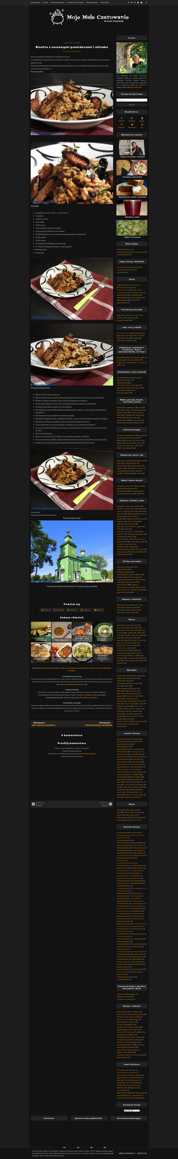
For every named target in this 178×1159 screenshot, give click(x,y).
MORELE (134, 645)
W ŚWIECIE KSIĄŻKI (122, 254)
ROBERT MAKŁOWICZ (122, 1095)
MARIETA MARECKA (134, 1083)
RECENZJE (119, 1045)
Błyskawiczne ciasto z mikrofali (132, 197)
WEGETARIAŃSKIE (122, 297)
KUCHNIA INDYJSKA (122, 893)
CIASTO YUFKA (135, 769)
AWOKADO (127, 628)
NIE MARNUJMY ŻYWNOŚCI (124, 385)
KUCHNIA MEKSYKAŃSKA (124, 924)
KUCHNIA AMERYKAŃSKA (124, 840)
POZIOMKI (129, 655)
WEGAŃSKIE (134, 295)
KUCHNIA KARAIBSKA (137, 906)
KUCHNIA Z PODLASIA (122, 972)
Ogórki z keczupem (132, 237)
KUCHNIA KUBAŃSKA (122, 913)
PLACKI (135, 417)
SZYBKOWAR (130, 362)
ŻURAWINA (120, 663)
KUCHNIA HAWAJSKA (122, 883)
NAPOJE (119, 610)
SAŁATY (133, 542)
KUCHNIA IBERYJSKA (138, 888)
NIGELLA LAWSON (132, 1088)
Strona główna (35, 2)
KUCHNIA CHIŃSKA (122, 466)
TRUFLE (139, 716)
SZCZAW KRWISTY (129, 544)
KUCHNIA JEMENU (137, 901)
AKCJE (118, 994)
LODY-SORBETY (129, 335)
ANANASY (127, 625)
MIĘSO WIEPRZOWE (122, 817)
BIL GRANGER (132, 1070)
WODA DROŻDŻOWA (122, 590)
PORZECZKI (120, 655)
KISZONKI (127, 315)
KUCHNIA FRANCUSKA (135, 878)
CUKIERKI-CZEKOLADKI (123, 774)
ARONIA (119, 628)
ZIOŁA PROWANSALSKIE (137, 552)
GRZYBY (67, 668)
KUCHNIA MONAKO (140, 924)
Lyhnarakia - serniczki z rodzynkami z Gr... (103, 657)
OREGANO (139, 526)
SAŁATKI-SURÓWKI (122, 295)
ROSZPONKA (120, 536)
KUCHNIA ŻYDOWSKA (122, 979)
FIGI (126, 635)
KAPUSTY (119, 696)
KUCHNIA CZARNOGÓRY (123, 870)
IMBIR (125, 511)
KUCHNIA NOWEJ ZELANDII (124, 931)
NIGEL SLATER (120, 1088)
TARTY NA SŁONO (136, 420)
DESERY (119, 777)
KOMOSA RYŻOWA (132, 516)
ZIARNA (139, 473)
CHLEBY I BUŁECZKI (122, 569)
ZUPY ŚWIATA (120, 272)
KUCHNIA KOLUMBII (122, 908)
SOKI (126, 612)
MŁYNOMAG (139, 468)
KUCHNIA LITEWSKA (122, 916)
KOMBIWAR (120, 362)
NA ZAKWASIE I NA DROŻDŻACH (125, 579)
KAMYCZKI (120, 249)
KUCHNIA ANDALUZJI (122, 843)
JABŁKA (119, 638)
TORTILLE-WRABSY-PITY (123, 423)
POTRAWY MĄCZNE (122, 420)
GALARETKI (119, 779)
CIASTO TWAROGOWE (123, 769)
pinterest (121, 127)
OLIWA (137, 385)
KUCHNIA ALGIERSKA (122, 838)
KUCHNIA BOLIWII (121, 860)
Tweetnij (73, 610)
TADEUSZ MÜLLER (136, 1095)
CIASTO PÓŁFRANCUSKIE (136, 767)
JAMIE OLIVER (120, 1080)
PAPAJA (136, 650)
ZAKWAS (119, 592)
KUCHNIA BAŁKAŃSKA (123, 853)
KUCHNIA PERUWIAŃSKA (123, 936)
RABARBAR (138, 655)
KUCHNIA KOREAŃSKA (136, 908)
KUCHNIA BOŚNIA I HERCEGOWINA (126, 863)
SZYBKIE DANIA (106, 668)
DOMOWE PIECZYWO (129, 435)
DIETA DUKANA (134, 285)
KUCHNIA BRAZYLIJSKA (123, 865)
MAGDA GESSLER (121, 1083)
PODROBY (119, 820)
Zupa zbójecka (61, 640)
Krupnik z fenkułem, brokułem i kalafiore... (103, 637)
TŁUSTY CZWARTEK (122, 1050)
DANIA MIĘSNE (121, 810)
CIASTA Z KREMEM (136, 754)
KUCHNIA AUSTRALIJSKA (123, 848)
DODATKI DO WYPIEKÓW (130, 378)
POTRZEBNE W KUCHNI (123, 1040)
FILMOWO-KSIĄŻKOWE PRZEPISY (126, 1022)
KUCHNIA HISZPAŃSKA (123, 886)
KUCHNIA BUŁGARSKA (137, 865)
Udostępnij (59, 610)
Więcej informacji (127, 1153)
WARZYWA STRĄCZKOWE (123, 721)
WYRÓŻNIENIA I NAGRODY (124, 1055)
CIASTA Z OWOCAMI (122, 757)
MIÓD (118, 338)
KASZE (119, 463)
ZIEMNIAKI (120, 726)
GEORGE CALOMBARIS (136, 1075)
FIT (137, 290)
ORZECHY (129, 648)
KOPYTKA (127, 410)
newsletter (132, 127)
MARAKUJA (120, 645)
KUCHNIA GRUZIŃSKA (136, 881)
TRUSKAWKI (120, 658)
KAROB (126, 640)
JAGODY (127, 638)
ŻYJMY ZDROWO (121, 303)
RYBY (131, 493)
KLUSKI (119, 410)
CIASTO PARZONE (121, 767)
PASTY (119, 388)
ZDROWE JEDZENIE (122, 300)
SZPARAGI (136, 714)
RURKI (139, 792)
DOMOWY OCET (121, 1019)
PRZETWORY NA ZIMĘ (122, 320)
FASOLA (127, 686)
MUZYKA (128, 249)
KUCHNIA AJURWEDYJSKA (124, 292)
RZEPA (126, 711)
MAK (118, 787)
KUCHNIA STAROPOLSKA (123, 954)
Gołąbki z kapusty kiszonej (41, 659)
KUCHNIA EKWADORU (123, 876)
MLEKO (126, 338)
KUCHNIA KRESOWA (136, 911)
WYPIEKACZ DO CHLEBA (137, 590)
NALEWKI (134, 607)
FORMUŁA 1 (120, 1024)
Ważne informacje (92, 2)
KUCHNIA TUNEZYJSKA (136, 962)
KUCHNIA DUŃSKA (122, 873)
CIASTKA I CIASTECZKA (123, 759)
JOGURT (119, 335)
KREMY (129, 267)
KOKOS (143, 514)
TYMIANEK (72, 671)
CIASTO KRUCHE (136, 762)
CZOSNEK (61, 668)
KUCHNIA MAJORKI (122, 918)
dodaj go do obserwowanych (85, 754)
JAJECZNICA (139, 333)
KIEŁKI (126, 514)
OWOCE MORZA (121, 493)
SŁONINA (136, 820)
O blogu (45, 2)
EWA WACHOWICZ (122, 1075)
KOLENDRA (119, 516)
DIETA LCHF (130, 287)
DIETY (130, 290)
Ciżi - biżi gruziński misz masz (82, 638)
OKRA (127, 703)
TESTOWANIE (131, 1047)
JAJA (130, 333)
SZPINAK (119, 716)
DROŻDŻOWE (136, 574)
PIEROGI (119, 417)
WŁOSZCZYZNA (139, 721)
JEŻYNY (135, 638)
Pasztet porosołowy (41, 639)
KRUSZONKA (128, 784)
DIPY (118, 378)
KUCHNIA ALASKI (138, 835)
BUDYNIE (119, 744)
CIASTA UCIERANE (122, 754)
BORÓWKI (128, 630)
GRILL (118, 438)
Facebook (80, 695)
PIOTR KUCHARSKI (140, 1093)
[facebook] (128, 2)
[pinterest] (134, 2)
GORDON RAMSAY (121, 1077)
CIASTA (129, 744)
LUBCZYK (141, 519)
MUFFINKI (119, 789)
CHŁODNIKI (120, 267)
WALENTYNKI (134, 1050)
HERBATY (140, 509)
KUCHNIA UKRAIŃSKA (136, 964)
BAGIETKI (119, 567)
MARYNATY (120, 318)
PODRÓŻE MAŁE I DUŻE (123, 252)
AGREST (119, 625)
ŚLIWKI (141, 660)
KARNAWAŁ (126, 1029)
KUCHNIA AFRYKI (135, 832)
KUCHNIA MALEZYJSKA (136, 918)
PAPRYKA (127, 706)
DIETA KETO (120, 287)
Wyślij (100, 610)
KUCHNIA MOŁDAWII (122, 926)
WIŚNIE (141, 658)
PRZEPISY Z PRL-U (138, 292)
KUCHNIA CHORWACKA (137, 868)
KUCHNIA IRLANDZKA (122, 896)
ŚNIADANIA (129, 340)
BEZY (127, 741)
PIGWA (129, 653)
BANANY (119, 630)
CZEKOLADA (136, 774)
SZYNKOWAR (141, 362)
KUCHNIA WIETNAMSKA (123, 967)
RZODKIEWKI (135, 711)
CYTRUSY (119, 633)
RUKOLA (131, 539)
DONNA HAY (132, 1072)
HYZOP (119, 511)
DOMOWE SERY (121, 333)
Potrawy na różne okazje (75, 2)
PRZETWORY (131, 318)
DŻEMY (119, 315)
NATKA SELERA (121, 526)
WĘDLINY (119, 365)
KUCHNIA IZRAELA (121, 898)
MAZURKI (133, 787)
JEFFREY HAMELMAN (133, 1080)
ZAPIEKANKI (128, 390)
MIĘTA (118, 524)
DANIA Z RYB (137, 486)
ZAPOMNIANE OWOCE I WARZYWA (126, 549)
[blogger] (137, 2)
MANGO (134, 643)
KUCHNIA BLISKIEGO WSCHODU (125, 858)
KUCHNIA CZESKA (137, 870)
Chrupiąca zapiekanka (132, 177)
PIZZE (127, 417)
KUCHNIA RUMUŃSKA (122, 946)
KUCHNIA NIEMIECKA (123, 929)
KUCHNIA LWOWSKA (136, 916)
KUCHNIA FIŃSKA (121, 878)
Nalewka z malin (132, 217)
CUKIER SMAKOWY (138, 772)
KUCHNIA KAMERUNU (138, 903)
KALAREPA (128, 693)
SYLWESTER (120, 1047)
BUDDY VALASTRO (121, 1072)
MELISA (129, 521)
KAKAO (119, 607)
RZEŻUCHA (139, 539)
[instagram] (130, 2)
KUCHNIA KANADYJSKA (123, 906)
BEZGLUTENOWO (121, 285)
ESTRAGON (126, 509)
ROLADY (132, 792)
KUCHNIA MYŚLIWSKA (137, 926)
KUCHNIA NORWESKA (137, 929)
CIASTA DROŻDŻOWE (122, 749)
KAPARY (119, 514)
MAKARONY (120, 468)
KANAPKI (135, 438)
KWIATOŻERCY (131, 519)
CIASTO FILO (137, 759)
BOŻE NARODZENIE (122, 1012)
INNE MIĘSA (137, 812)
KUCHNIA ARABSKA (122, 832)
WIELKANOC (120, 1052)
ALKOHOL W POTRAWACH (72, 51)
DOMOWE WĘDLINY (139, 357)
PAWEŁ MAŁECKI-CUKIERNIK (124, 1093)
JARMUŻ (133, 511)
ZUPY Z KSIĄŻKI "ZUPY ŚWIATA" (125, 270)
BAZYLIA (119, 506)
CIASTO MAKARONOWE (123, 764)
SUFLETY (128, 795)
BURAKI (128, 678)
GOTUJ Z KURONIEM (134, 1077)
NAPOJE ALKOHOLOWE (132, 610)
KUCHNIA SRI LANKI (140, 951)
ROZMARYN (130, 536)
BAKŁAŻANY (129, 676)
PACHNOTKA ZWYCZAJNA (123, 531)
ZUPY (136, 267)
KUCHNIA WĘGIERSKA (123, 969)
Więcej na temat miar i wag (77, 684)
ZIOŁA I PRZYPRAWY (122, 552)
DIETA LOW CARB (121, 290)
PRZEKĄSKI (136, 531)
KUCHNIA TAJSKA (136, 959)
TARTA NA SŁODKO (138, 795)
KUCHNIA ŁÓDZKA (136, 412)
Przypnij (86, 610)
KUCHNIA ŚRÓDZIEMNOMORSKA (125, 977)
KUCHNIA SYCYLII (138, 954)
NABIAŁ (136, 338)
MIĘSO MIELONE (130, 815)
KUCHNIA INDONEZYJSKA (123, 891)
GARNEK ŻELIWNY (135, 360)
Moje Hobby (105, 2)
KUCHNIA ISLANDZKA (136, 896)
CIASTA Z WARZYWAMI (138, 757)
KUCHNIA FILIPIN (136, 876)
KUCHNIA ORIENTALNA (123, 934)
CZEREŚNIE (130, 633)
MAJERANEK (120, 521)
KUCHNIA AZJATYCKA (130, 463)
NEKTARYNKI (120, 648)
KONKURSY (136, 1029)
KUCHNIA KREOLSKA (122, 911)
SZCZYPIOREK (120, 547)
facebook (121, 121)
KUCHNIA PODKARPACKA (123, 939)
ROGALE (134, 584)
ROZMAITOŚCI (129, 1045)
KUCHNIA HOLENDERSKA (123, 888)
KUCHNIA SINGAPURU (123, 949)
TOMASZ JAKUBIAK (122, 1098)
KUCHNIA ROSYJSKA (139, 944)
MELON (127, 645)
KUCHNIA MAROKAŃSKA (123, 921)
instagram (132, 121)
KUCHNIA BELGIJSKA (137, 853)
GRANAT (133, 635)
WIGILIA (130, 1052)
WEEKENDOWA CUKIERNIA (131, 797)
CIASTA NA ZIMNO (122, 751)
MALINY (126, 643)
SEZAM (142, 542)
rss (142, 127)
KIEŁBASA (119, 440)
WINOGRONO (131, 658)
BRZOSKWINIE (138, 630)
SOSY (118, 390)
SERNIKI (119, 795)
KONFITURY (137, 315)
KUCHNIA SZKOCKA (122, 957)
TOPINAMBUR (130, 716)
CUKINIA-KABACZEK (122, 683)
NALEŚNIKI (128, 415)
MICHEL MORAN (134, 1085)
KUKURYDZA (120, 701)
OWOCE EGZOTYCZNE (123, 650)
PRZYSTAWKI (133, 1042)
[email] (140, 2)
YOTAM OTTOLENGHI (135, 1098)
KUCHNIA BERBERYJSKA (123, 855)
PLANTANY (137, 653)
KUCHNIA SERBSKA (136, 946)
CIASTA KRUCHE (136, 749)
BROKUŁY (119, 678)
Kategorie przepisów (57, 2)
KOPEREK (119, 380)
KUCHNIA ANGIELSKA (137, 843)
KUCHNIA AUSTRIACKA (139, 848)
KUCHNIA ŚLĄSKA (121, 974)
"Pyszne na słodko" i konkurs (132, 157)
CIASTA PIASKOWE (136, 751)
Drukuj (47, 610)
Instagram (88, 695)
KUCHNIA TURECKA (122, 964)
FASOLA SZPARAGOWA (123, 688)
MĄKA (118, 415)
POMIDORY (85, 668)
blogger (142, 121)
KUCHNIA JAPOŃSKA (122, 901)
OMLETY (119, 340)
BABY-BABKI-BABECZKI (123, 739)
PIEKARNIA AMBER (130, 994)
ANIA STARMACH (121, 1070)
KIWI (141, 640)
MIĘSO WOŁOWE (137, 817)
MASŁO (139, 335)
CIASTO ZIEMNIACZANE (123, 772)
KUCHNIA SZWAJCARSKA (136, 957)
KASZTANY (134, 640)
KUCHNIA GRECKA (135, 491)
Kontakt (76, 711)
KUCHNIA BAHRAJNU (137, 850)
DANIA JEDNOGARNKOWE (124, 357)
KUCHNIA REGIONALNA (123, 944)
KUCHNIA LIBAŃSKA (136, 913)
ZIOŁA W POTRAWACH (123, 393)
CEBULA (55, 668)
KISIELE (119, 784)
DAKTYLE (139, 633)
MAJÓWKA (139, 1032)
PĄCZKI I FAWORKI (121, 792)
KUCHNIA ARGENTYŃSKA (123, 845)
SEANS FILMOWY (138, 252)
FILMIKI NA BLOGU (133, 1019)
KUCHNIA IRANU (136, 893)
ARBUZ (136, 625)
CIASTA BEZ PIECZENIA (123, 746)
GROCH (134, 688)
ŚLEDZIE (119, 448)
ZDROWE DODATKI (136, 297)
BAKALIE (119, 407)
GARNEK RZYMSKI (121, 360)
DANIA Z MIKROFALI (122, 1014)
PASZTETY (120, 445)
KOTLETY (119, 443)
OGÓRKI (119, 703)
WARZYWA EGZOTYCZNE (123, 719)
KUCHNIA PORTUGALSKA (123, 941)
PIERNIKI (137, 789)
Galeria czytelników (90, 697)
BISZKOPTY (136, 741)
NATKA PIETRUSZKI (122, 383)
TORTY (118, 797)
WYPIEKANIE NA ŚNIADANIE (124, 999)
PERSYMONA (120, 653)
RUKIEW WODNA (121, 539)
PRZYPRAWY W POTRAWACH (132, 388)
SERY (99, 668)
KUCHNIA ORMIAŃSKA (138, 934)
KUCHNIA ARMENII (138, 845)
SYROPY (133, 612)
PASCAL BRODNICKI (122, 1090)
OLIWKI (133, 703)
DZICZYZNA (128, 812)
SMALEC (128, 445)
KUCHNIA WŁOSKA (76, 668)
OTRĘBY (126, 529)
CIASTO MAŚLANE (138, 764)
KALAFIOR (119, 693)
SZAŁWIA (119, 544)
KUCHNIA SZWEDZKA (122, 959)
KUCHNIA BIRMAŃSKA (138, 855)
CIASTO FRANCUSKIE (122, 762)
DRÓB (118, 812)
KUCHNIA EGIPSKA (135, 873)
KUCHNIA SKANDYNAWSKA (124, 951)
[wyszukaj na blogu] (146, 2)
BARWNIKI (119, 741)
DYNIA (118, 635)
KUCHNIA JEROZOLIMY (123, 903)
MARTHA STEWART (122, 1085)
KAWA (127, 607)
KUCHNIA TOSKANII (122, 962)
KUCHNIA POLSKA (138, 410)
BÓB (136, 678)
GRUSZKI (141, 635)
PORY (129, 709)
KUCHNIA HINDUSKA (136, 883)
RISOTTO (92, 668)
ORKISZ (137, 471)
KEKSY (141, 782)
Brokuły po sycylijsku (82, 659)
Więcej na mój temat (134, 87)
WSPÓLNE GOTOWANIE (123, 996)
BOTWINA (139, 676)
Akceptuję (141, 1153)
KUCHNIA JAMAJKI (134, 898)
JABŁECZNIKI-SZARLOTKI (133, 779)
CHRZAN (128, 506)
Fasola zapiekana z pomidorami (62, 659)
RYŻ (96, 668)
